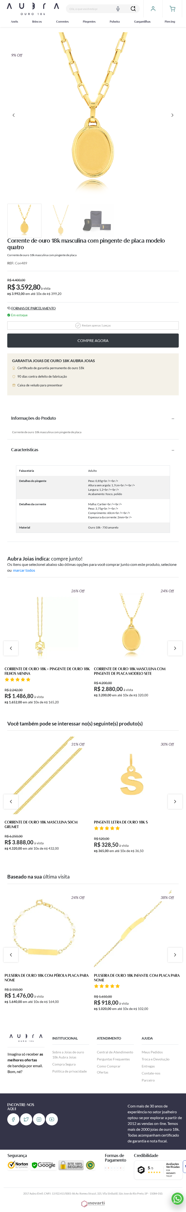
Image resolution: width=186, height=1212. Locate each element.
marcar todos (24, 570)
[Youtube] (52, 1119)
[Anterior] (13, 115)
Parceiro (148, 1080)
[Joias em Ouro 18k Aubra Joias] (33, 8)
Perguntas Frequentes (113, 1059)
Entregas (148, 1066)
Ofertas (102, 1072)
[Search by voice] (118, 8)
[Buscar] (133, 8)
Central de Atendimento (115, 1052)
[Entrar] (153, 8)
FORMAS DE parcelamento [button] (33, 308)
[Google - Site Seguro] (43, 1165)
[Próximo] (172, 115)
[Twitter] (26, 1119)
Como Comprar (109, 1066)
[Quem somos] (26, 1037)
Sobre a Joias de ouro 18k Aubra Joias (68, 1054)
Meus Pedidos (152, 1052)
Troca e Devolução (156, 1059)
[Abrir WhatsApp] (177, 1199)
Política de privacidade (69, 1071)
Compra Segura (64, 1064)
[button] (172, 8)
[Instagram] (39, 1119)
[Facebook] (13, 1119)
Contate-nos (151, 1073)
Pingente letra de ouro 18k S (121, 822)
